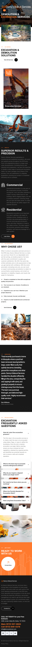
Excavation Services (13, 106)
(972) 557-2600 (13, 624)
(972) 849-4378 (12, 627)
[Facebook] (3, 633)
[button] (4, 10)
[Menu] (3, 3)
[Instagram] (7, 633)
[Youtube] (15, 633)
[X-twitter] (11, 633)
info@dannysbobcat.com (8, 629)
